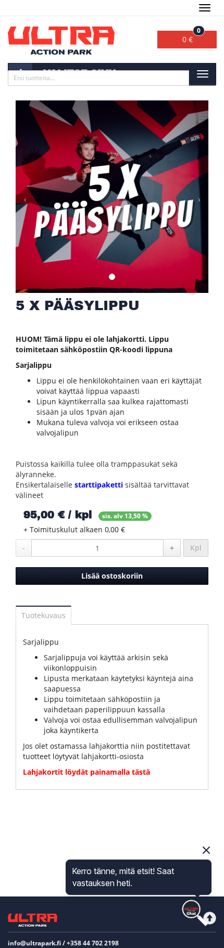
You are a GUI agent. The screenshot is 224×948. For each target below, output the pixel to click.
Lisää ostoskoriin (112, 576)
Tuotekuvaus (43, 615)
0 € (191, 37)
